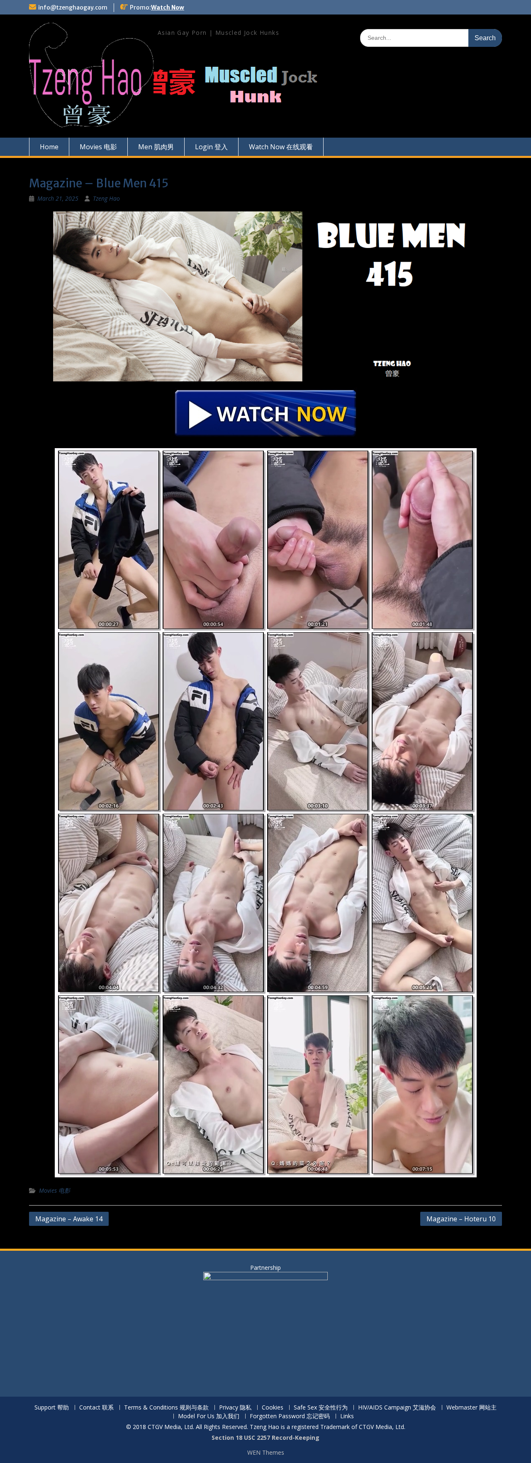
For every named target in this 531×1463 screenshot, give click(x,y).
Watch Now (167, 7)
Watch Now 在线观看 (281, 146)
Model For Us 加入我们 (208, 1416)
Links (347, 1416)
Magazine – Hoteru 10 (461, 1218)
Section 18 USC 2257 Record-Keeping (265, 1437)
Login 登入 (211, 146)
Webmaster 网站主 (471, 1407)
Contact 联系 (96, 1407)
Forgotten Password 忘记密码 (290, 1416)
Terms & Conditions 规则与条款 (166, 1407)
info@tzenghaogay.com (72, 7)
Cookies (272, 1407)
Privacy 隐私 (235, 1407)
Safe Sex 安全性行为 (321, 1407)
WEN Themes (265, 1452)
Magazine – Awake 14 (68, 1218)
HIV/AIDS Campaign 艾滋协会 (397, 1407)
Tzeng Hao (106, 198)
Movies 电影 (98, 146)
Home (49, 146)
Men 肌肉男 (156, 146)
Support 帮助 (51, 1407)
